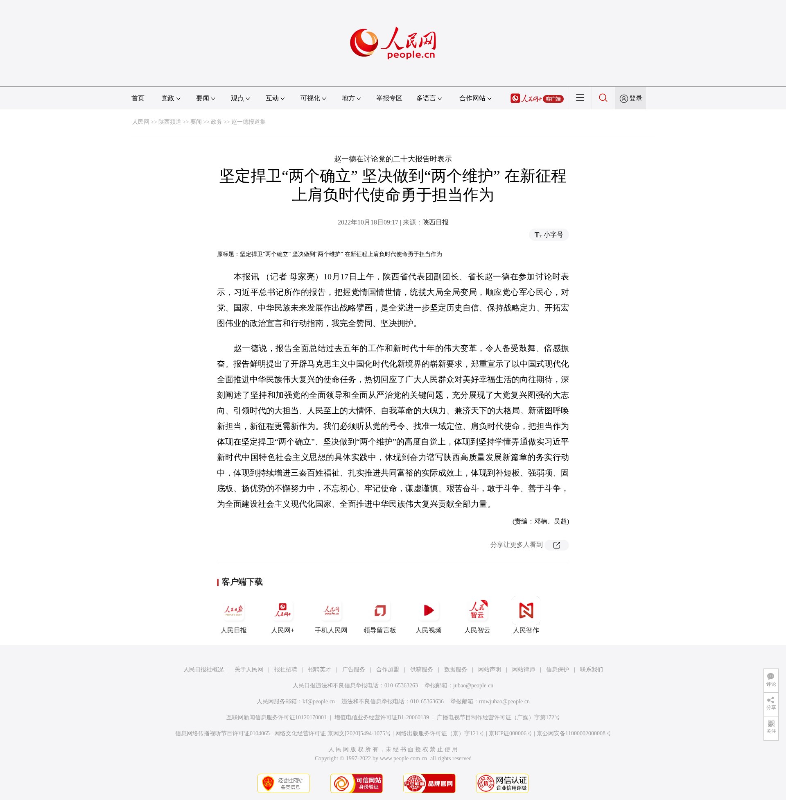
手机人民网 (331, 630)
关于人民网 (249, 669)
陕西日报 (435, 222)
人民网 (140, 122)
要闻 (196, 122)
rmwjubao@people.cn (504, 701)
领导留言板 (380, 630)
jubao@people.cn (473, 685)
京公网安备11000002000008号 (574, 733)
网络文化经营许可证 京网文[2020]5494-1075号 (332, 733)
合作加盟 (387, 669)
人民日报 (234, 630)
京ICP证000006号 (510, 733)
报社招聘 (285, 669)
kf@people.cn (319, 701)
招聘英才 (319, 669)
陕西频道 (169, 122)
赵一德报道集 (248, 122)
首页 (138, 98)
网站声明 (489, 669)
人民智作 (526, 630)
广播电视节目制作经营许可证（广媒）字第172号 (498, 717)
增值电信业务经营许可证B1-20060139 (381, 717)
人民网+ (282, 630)
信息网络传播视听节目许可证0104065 (222, 733)
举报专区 (389, 98)
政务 (216, 122)
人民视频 (429, 630)
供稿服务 (421, 669)
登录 (635, 98)
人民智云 (477, 630)
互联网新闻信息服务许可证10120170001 (276, 717)
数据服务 (455, 669)
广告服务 (353, 669)
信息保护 (557, 669)
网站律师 (523, 669)
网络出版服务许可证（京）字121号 (439, 733)
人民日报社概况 (203, 669)
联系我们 (591, 669)
